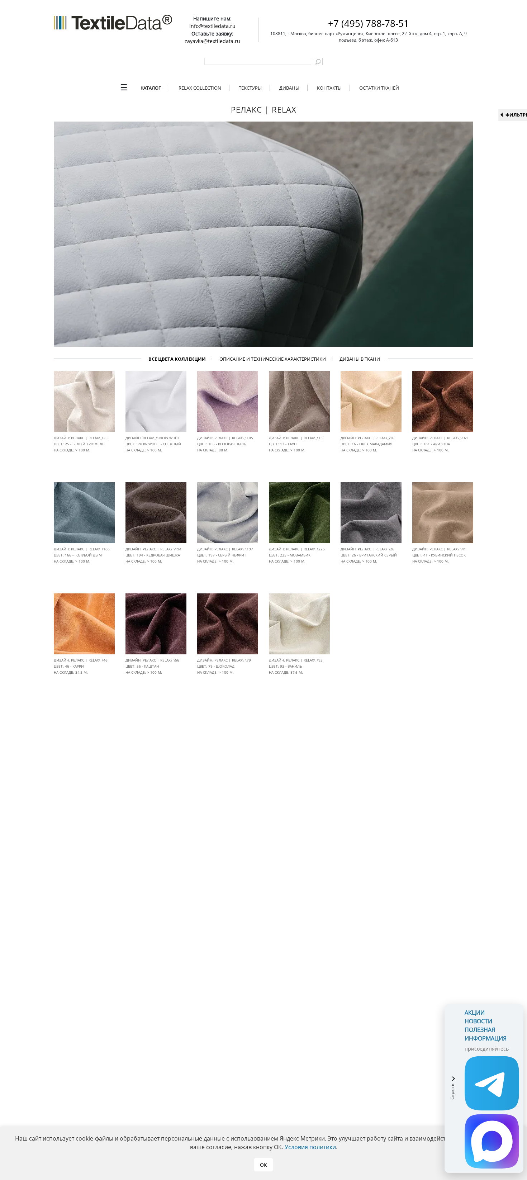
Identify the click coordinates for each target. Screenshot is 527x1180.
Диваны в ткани (360, 359)
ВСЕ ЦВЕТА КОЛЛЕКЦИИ (177, 359)
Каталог (151, 88)
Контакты (329, 88)
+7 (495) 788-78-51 (368, 23)
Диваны (289, 88)
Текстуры (250, 88)
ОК (263, 1164)
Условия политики (310, 1147)
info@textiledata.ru (212, 26)
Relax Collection (200, 88)
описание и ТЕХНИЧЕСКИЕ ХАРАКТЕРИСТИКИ (272, 359)
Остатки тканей (379, 88)
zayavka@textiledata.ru (212, 41)
